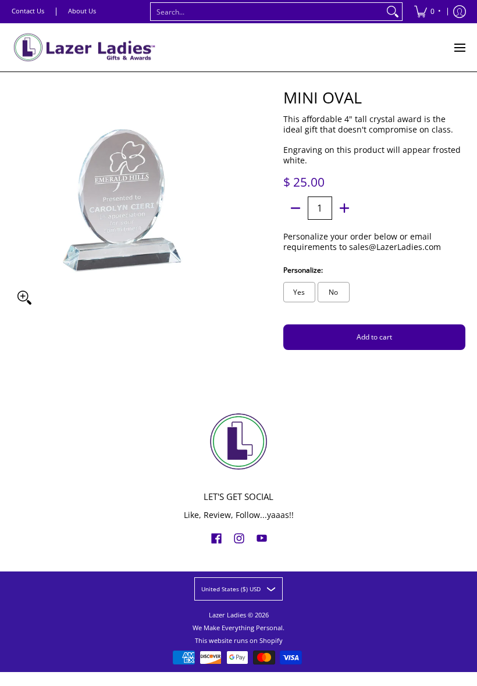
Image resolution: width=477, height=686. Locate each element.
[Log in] (459, 11)
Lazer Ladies (227, 615)
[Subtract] (295, 208)
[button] (216, 537)
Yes (299, 292)
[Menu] (459, 47)
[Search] (392, 11)
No (333, 292)
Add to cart (374, 337)
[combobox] (267, 11)
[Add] (344, 208)
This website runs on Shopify (239, 641)
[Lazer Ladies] (84, 47)
